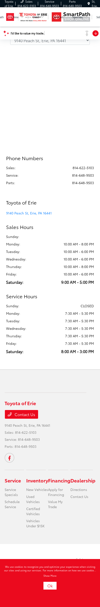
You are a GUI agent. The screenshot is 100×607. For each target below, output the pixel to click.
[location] (89, 3)
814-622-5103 (83, 167)
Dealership (82, 480)
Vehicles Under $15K (35, 523)
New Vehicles (37, 489)
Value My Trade (55, 504)
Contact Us (24, 414)
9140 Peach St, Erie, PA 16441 (29, 213)
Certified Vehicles (33, 511)
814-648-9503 (83, 175)
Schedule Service (12, 504)
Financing (59, 480)
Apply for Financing (56, 492)
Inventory (37, 480)
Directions (78, 489)
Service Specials (11, 492)
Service (13, 480)
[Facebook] (9, 458)
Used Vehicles (33, 499)
